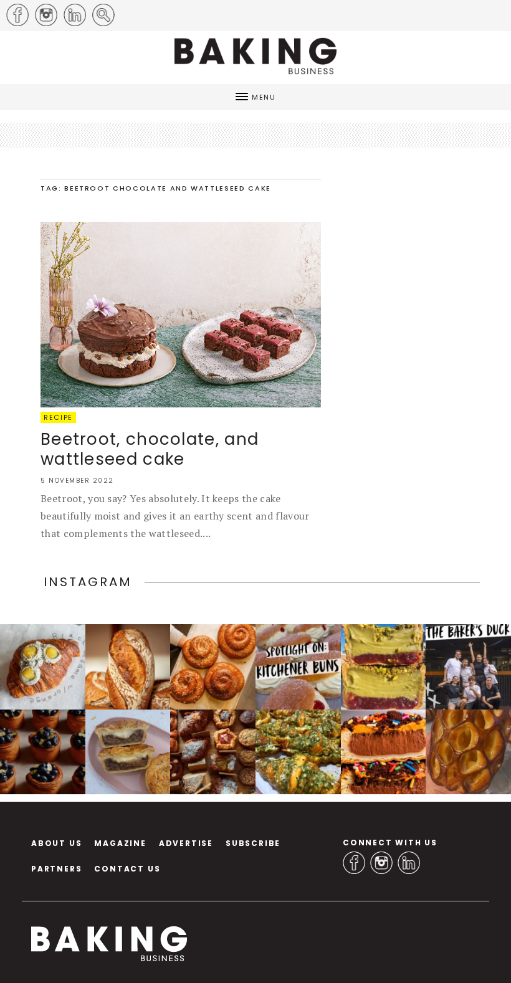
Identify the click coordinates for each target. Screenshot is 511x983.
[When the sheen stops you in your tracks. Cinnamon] (213, 667)
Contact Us (127, 868)
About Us (56, 843)
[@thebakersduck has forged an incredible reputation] (468, 667)
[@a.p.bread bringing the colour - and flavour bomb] (383, 667)
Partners (56, 868)
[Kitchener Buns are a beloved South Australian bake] (298, 667)
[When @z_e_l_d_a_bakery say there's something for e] (213, 752)
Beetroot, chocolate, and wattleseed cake (150, 449)
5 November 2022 (77, 480)
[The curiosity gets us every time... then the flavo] (42, 667)
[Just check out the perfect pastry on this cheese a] (128, 752)
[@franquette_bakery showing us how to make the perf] (128, 667)
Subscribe (253, 843)
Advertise (186, 843)
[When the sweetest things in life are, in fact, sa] (298, 752)
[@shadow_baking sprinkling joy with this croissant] (383, 752)
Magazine (120, 843)
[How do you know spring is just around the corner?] (42, 752)
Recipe (58, 417)
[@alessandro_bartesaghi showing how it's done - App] (468, 752)
